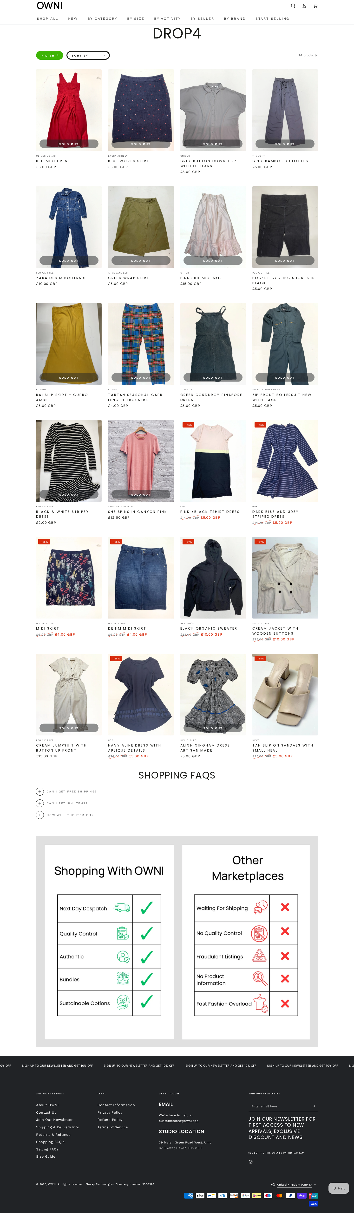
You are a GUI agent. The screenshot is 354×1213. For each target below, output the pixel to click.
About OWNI (47, 1105)
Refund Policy (110, 1120)
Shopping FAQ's (50, 1142)
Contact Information (116, 1105)
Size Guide (45, 1156)
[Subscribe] (315, 1106)
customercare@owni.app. (179, 1121)
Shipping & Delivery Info (57, 1127)
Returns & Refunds (53, 1134)
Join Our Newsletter (54, 1120)
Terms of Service (113, 1127)
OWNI (52, 1184)
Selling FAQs (47, 1149)
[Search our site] (293, 6)
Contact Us (46, 1112)
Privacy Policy (110, 1112)
